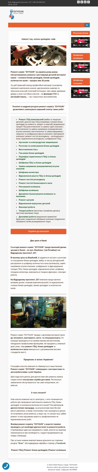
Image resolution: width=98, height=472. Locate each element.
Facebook (60, 443)
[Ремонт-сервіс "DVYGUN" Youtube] (85, 2)
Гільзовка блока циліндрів (31, 153)
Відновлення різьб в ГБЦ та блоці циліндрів (40, 176)
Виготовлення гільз (28, 149)
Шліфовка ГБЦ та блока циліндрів (35, 163)
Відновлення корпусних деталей (34, 204)
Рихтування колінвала (29, 187)
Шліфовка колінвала (28, 190)
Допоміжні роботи (27, 217)
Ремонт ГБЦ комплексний (31, 119)
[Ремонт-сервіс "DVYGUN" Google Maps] (81, 2)
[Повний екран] (88, 45)
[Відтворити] (74, 45)
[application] (80, 42)
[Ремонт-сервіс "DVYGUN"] (16, 14)
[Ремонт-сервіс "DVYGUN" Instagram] (78, 2)
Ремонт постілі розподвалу (32, 180)
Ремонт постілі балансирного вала (35, 183)
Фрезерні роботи (27, 207)
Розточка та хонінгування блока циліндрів (39, 146)
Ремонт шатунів (26, 200)
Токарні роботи (26, 211)
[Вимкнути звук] (86, 45)
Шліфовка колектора (29, 172)
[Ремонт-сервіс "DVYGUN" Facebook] (88, 2)
